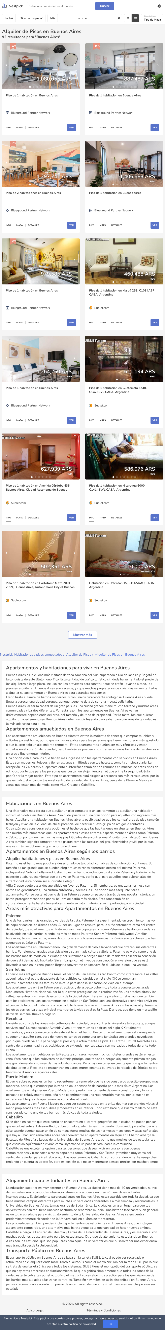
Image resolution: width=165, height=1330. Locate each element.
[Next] (75, 66)
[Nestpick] (12, 6)
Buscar (104, 6)
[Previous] (7, 66)
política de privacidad (82, 1324)
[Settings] (159, 6)
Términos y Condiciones (104, 1310)
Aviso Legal (34, 1310)
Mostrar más (82, 635)
